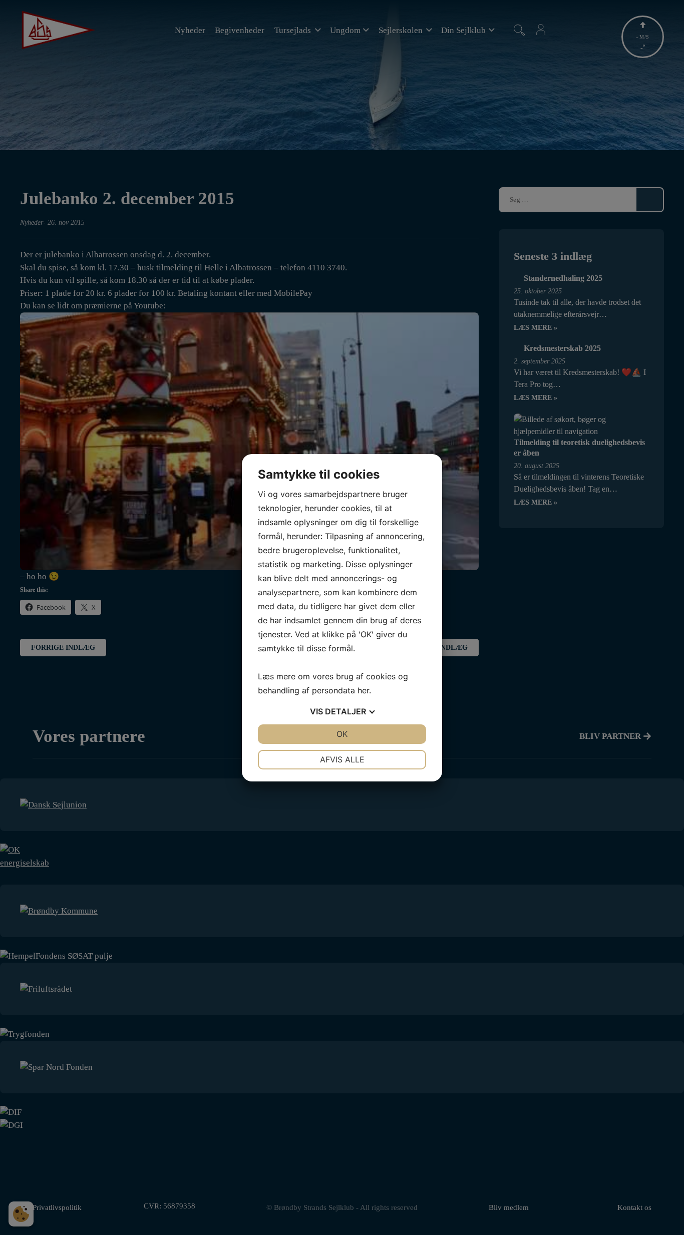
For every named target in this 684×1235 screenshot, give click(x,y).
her (363, 690)
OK (342, 734)
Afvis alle (342, 759)
